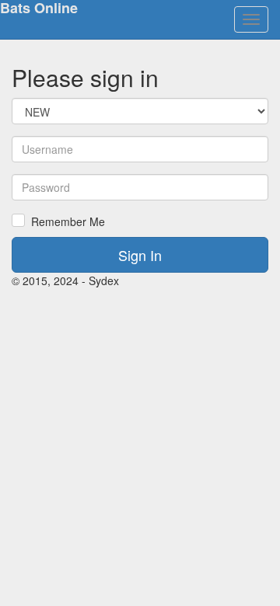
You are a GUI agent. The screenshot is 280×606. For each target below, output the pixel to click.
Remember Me (68, 221)
